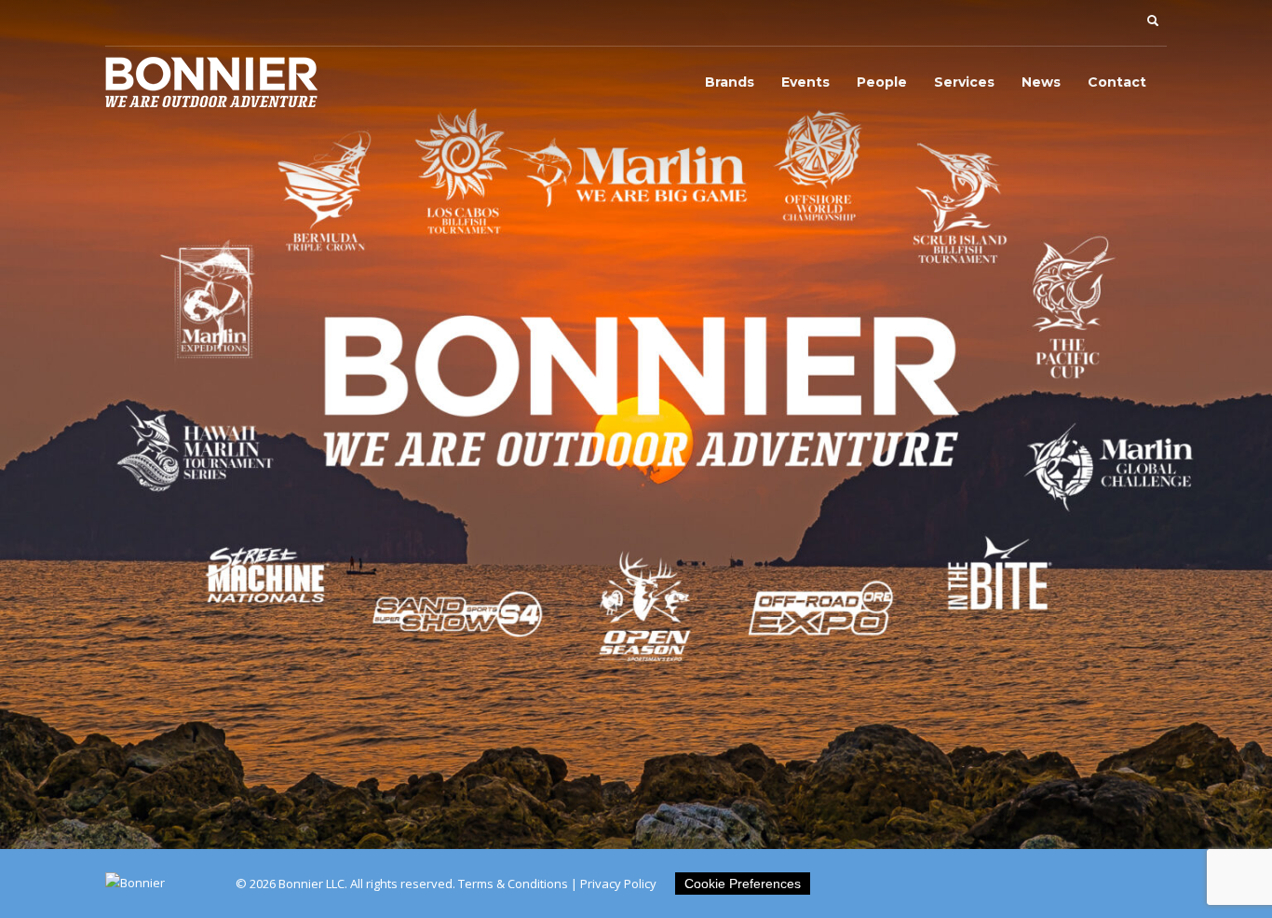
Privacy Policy (618, 883)
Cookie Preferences (742, 883)
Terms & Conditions (513, 883)
